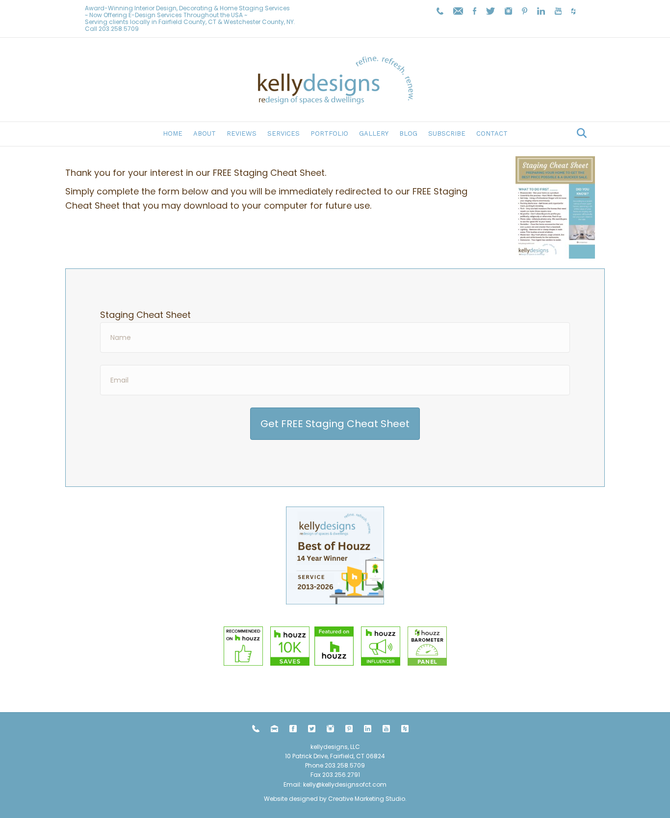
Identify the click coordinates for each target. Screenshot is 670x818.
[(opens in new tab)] (335, 555)
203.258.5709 (119, 28)
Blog (408, 133)
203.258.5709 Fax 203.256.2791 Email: (324, 774)
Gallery (373, 133)
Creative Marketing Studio (366, 798)
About (204, 133)
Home (172, 133)
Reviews (242, 133)
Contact (492, 133)
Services (283, 133)
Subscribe (446, 133)
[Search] (579, 133)
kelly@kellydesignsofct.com (345, 784)
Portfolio (329, 133)
